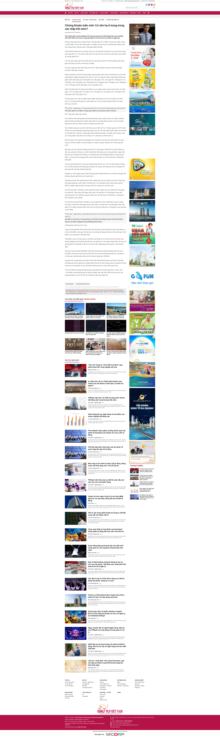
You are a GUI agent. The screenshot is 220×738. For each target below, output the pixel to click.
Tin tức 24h (103, 1)
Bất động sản (93, 13)
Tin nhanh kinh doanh (119, 1)
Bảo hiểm (101, 19)
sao (85, 225)
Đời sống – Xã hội (135, 13)
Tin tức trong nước (93, 468)
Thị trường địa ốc (93, 388)
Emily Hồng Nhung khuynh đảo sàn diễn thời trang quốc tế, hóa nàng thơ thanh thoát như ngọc (105, 548)
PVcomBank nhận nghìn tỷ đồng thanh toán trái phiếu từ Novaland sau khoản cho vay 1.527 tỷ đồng (106, 433)
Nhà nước (137, 684)
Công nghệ (85, 696)
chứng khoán (69, 284)
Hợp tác (102, 682)
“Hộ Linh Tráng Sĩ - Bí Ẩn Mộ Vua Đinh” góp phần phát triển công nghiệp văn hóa (147, 470)
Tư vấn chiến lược (93, 419)
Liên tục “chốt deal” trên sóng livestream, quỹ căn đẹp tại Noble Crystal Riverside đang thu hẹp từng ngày (106, 663)
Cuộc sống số (124, 13)
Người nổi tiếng (69, 694)
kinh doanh (117, 239)
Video (144, 13)
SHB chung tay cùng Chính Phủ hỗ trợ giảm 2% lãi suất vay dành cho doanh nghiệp (95, 353)
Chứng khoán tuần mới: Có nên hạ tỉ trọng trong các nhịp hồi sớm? (97, 290)
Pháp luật (137, 687)
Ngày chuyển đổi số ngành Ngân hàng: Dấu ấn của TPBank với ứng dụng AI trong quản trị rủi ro (106, 630)
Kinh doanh (84, 13)
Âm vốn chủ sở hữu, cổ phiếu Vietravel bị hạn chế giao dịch (74, 316)
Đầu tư (77, 13)
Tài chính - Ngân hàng (90, 19)
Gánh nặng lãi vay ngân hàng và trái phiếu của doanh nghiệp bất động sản (147, 490)
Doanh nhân (114, 13)
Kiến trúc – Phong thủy (123, 685)
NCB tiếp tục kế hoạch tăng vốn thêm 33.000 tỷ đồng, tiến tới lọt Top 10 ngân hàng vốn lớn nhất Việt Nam (107, 646)
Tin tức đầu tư (110, 1)
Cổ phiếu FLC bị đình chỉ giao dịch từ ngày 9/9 (95, 333)
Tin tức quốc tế (68, 684)
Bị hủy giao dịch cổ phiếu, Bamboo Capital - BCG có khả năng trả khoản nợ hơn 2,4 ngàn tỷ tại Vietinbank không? (106, 614)
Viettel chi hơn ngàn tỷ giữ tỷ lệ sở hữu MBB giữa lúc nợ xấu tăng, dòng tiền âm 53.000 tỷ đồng (105, 499)
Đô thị (118, 682)
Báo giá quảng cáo (115, 727)
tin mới (103, 239)
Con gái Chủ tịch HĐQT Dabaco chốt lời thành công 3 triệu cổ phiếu (116, 334)
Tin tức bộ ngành (69, 685)
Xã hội (101, 698)
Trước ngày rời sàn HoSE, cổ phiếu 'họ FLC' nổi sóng (95, 316)
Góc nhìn (90, 503)
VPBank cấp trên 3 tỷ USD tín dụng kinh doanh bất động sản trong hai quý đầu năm (147, 483)
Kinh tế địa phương (139, 682)
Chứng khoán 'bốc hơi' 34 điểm (74, 333)
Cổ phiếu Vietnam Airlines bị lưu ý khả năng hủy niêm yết (115, 316)
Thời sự (70, 13)
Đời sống (102, 696)
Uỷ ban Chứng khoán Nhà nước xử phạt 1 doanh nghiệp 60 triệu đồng (116, 353)
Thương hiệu (92, 618)
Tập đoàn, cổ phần (139, 685)
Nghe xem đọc (92, 369)
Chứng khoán (76, 19)
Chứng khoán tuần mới (83, 284)
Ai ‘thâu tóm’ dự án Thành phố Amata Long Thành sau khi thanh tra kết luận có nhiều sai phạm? (105, 384)
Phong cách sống (69, 696)
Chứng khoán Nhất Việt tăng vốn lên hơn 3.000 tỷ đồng (73, 352)
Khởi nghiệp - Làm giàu (105, 685)
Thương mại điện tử (112, 19)
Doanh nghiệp (104, 13)
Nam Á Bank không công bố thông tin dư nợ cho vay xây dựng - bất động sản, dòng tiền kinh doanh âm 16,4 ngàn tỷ (107, 564)
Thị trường (102, 687)
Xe (83, 694)
